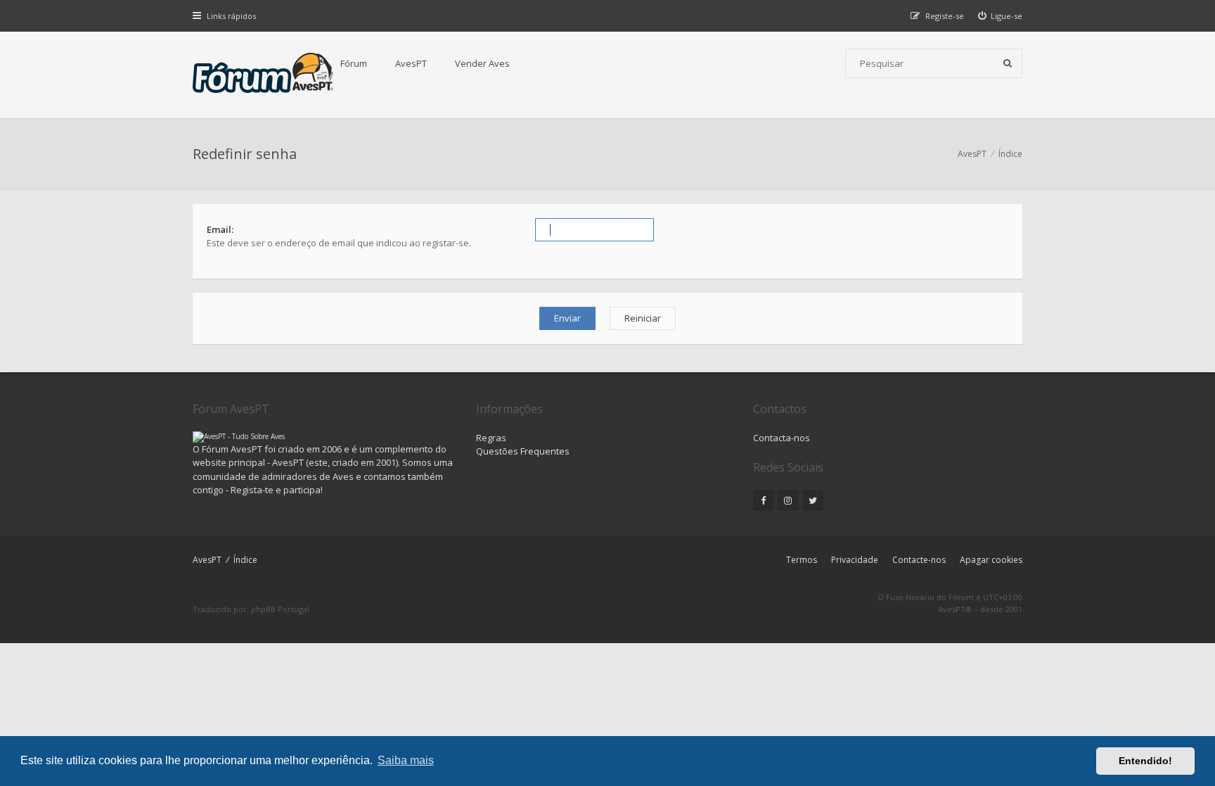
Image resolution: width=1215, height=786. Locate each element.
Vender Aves (482, 63)
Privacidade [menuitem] (854, 560)
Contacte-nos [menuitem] (919, 560)
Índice (245, 560)
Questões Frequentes (523, 451)
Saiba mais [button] (406, 760)
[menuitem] (1000, 16)
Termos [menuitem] (801, 560)
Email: (220, 229)
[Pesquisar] (1008, 63)
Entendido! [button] (1145, 760)
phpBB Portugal (280, 609)
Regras (491, 437)
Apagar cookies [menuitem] (991, 560)
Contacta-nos (781, 437)
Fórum (353, 63)
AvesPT (411, 63)
